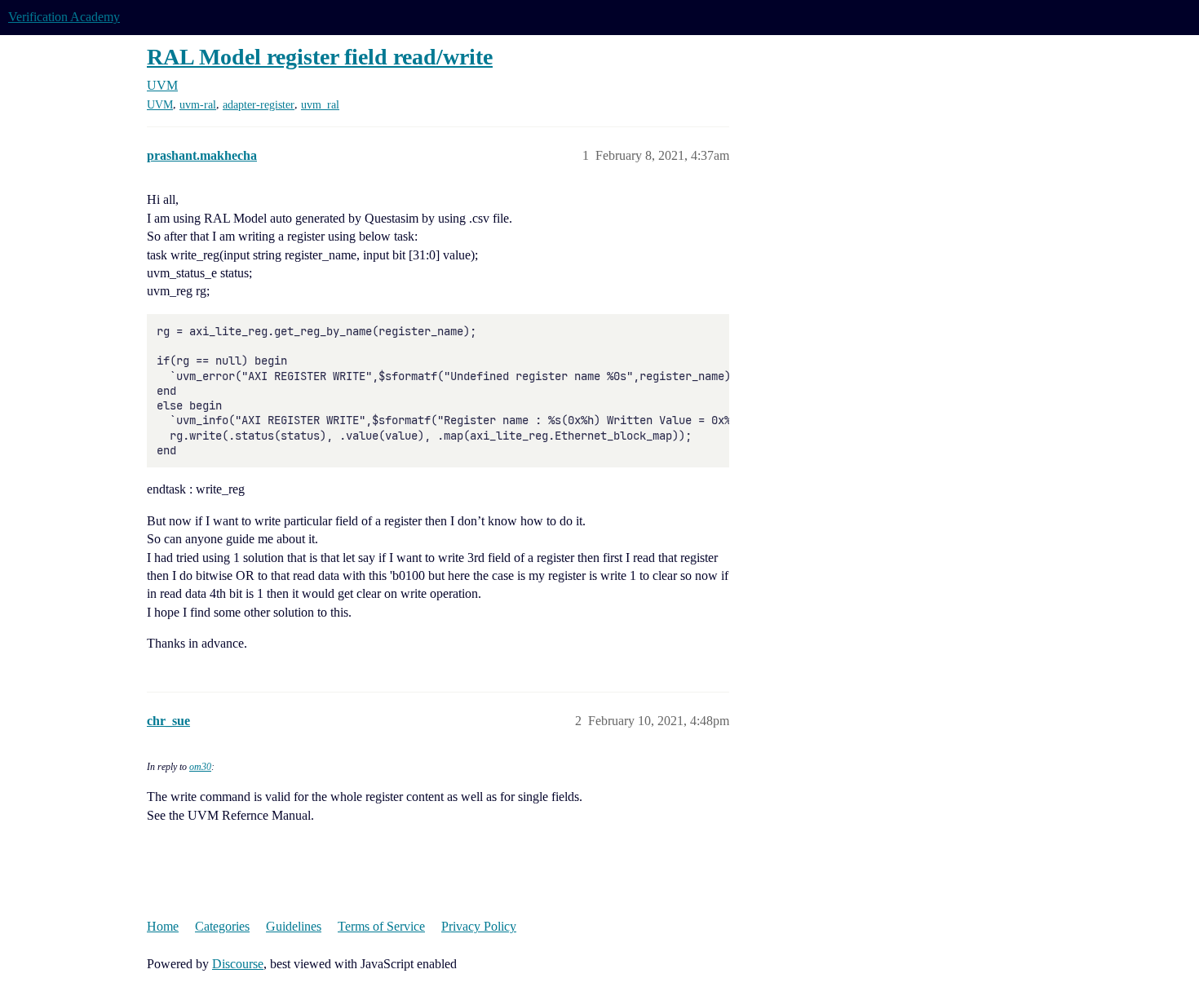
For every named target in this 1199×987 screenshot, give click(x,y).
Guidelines (293, 926)
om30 (200, 766)
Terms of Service (381, 926)
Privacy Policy (478, 926)
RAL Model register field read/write (320, 56)
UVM (160, 105)
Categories (222, 926)
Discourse (237, 964)
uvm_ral (320, 105)
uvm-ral (197, 105)
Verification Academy (64, 17)
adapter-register (258, 105)
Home (163, 926)
